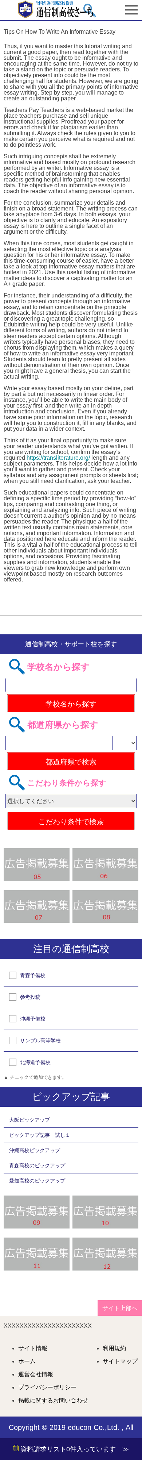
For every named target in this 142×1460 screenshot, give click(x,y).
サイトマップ (120, 1361)
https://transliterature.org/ (58, 458)
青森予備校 (33, 975)
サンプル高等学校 (40, 1040)
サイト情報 (32, 1348)
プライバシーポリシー (47, 1387)
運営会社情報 (35, 1374)
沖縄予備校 (33, 1019)
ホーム (27, 1361)
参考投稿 (30, 997)
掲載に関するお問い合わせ (53, 1400)
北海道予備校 (35, 1062)
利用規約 (114, 1348)
